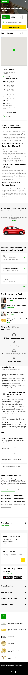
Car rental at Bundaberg (20, 501)
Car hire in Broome (5, 501)
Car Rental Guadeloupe (10, 32)
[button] (14, 50)
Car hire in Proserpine (19, 504)
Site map (3, 665)
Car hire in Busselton (19, 498)
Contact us (4, 667)
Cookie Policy (18, 665)
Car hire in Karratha (6, 507)
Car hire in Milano (5, 495)
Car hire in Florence (6, 498)
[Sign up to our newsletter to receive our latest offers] (23, 560)
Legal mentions (10, 665)
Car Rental (2, 32)
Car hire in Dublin (18, 495)
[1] (14, 241)
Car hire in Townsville (6, 504)
